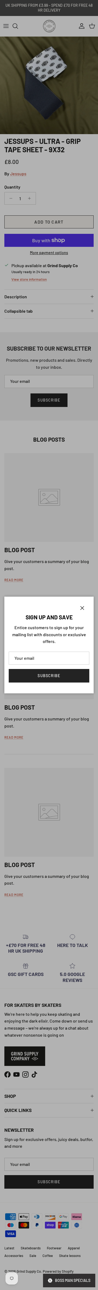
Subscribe (49, 675)
